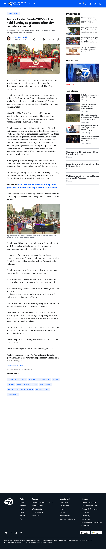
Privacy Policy (8, 540)
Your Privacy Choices (19, 540)
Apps (21, 519)
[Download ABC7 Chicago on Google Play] (96, 532)
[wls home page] (8, 501)
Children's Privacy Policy (33, 540)
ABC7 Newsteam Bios (89, 506)
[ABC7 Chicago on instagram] (16, 533)
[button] (5, 3)
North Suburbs (37, 506)
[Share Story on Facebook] (34, 39)
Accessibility (85, 516)
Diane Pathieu (19, 37)
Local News (64, 502)
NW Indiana (36, 516)
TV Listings (85, 512)
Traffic (22, 509)
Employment (85, 519)
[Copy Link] (58, 39)
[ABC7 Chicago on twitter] (11, 533)
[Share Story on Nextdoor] (48, 39)
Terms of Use (62, 540)
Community (85, 525)
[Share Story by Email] (53, 39)
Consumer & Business (67, 519)
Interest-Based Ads (72, 540)
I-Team (62, 509)
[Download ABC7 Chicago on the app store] (85, 532)
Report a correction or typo (15, 365)
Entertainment (65, 516)
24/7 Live (32, 3)
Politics (62, 512)
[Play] (82, 73)
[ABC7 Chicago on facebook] (6, 533)
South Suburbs (37, 512)
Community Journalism (89, 509)
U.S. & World (64, 506)
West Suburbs (37, 509)
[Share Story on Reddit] (43, 39)
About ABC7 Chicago (88, 502)
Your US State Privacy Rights (49, 540)
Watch (22, 512)
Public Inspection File (85, 540)
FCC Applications (9, 542)
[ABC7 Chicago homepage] (17, 3)
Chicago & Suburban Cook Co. (42, 502)
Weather (23, 506)
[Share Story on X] (39, 39)
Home (22, 502)
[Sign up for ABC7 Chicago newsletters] (21, 533)
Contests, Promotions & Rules (91, 522)
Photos (22, 516)
